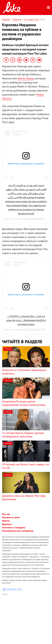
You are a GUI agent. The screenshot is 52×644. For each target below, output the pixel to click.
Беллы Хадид (26, 78)
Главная (6, 19)
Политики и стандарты (13, 527)
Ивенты (6, 520)
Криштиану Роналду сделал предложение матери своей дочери (23, 403)
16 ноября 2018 (31, 19)
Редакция (7, 524)
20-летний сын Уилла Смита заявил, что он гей (25, 466)
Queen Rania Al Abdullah (34, 219)
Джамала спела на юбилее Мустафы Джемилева (24, 497)
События (17, 19)
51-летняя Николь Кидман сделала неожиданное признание (23, 434)
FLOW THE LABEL (31, 329)
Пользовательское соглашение (17, 530)
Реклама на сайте (11, 517)
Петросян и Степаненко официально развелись (24, 371)
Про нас (6, 514)
